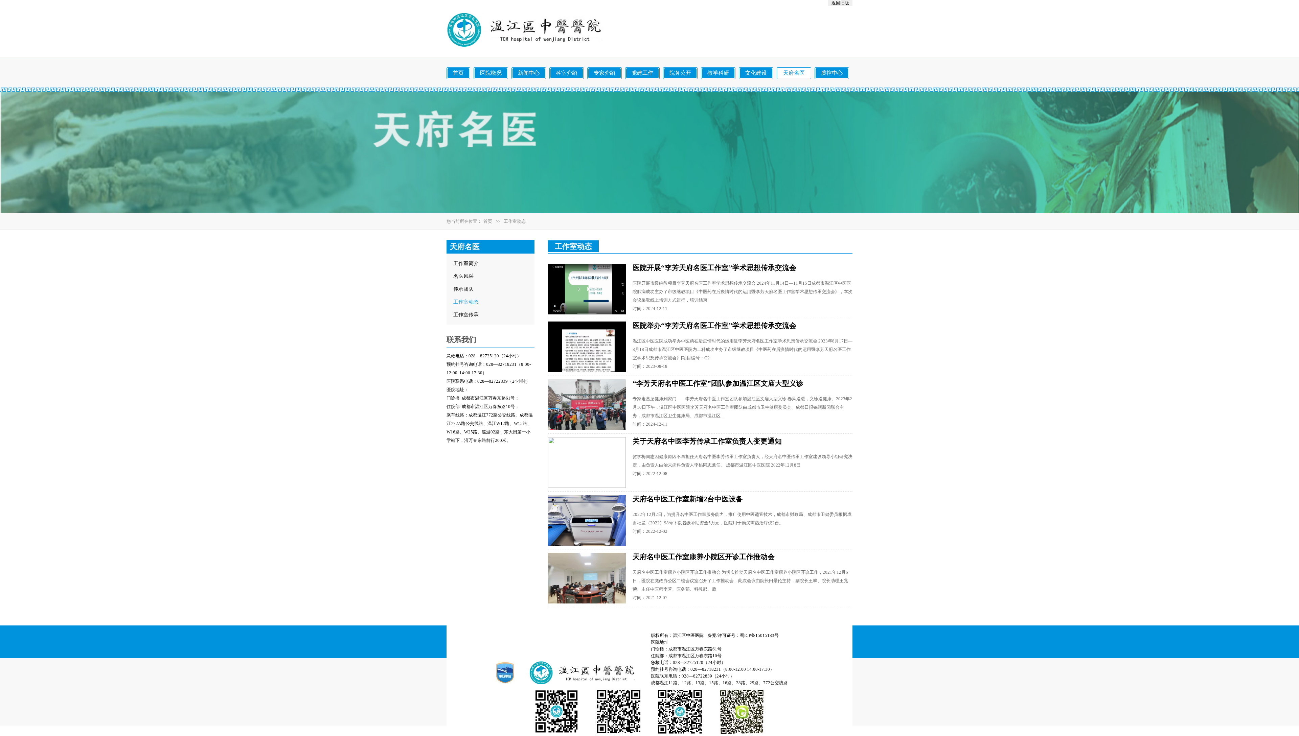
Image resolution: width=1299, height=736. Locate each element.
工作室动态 (466, 302)
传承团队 (463, 289)
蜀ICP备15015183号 (759, 635)
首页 (487, 221)
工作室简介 (466, 263)
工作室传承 (466, 314)
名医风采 (463, 276)
